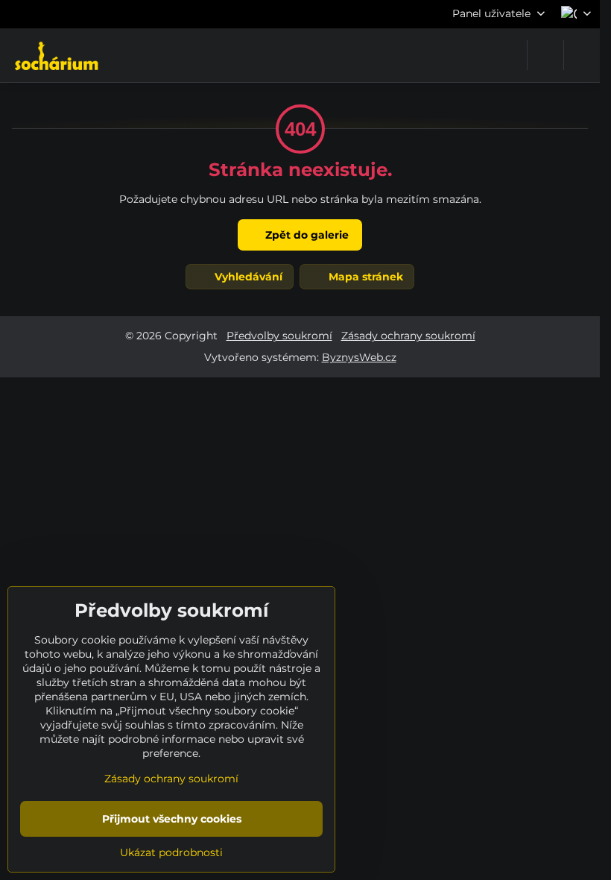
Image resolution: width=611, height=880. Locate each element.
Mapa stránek (364, 276)
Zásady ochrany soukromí (408, 335)
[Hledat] (545, 55)
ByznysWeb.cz (359, 357)
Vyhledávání (247, 276)
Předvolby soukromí (279, 335)
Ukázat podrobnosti (171, 852)
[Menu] (582, 55)
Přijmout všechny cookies (171, 819)
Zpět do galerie (305, 235)
